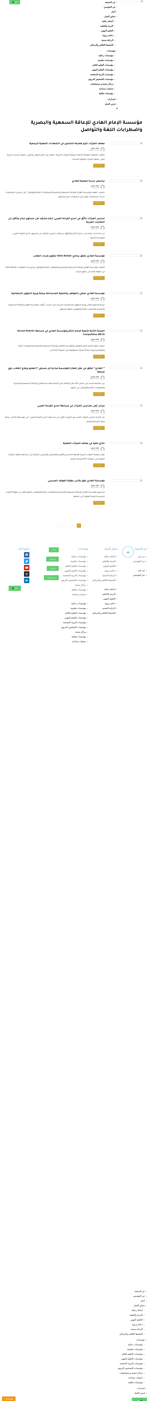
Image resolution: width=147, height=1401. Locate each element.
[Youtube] (26, 567)
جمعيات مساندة (106, 88)
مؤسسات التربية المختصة (101, 74)
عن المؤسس (109, 7)
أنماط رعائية (107, 21)
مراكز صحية (80, 585)
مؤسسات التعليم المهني (102, 69)
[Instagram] (26, 574)
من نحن (141, 556)
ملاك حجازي (95, 148)
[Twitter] (26, 561)
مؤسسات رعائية (106, 55)
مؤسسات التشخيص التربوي (100, 79)
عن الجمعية (110, 2)
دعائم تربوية (107, 35)
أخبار (113, 11)
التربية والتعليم (106, 26)
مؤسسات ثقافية (106, 93)
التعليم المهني (107, 30)
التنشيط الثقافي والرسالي (101, 45)
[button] (14, 2)
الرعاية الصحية (108, 575)
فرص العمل (110, 104)
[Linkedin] (26, 580)
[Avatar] (102, 149)
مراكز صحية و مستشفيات (101, 84)
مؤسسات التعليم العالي (102, 65)
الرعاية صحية (107, 40)
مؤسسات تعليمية (105, 60)
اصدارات (111, 99)
